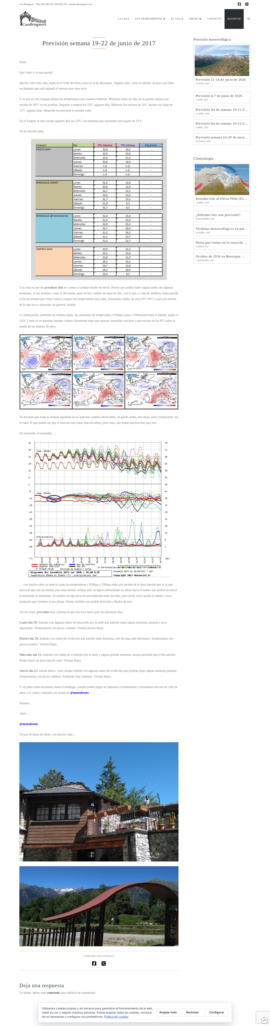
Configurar (216, 1012)
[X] (247, 4)
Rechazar (192, 1012)
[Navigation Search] (247, 19)
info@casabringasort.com (80, 4)
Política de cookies (116, 1016)
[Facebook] (240, 4)
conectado (53, 992)
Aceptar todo (168, 1012)
